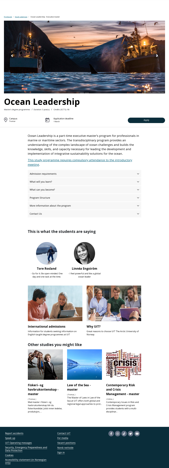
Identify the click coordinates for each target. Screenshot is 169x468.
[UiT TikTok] (124, 433)
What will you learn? (41, 181)
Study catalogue (21, 17)
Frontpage (8, 17)
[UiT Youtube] (137, 433)
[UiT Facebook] (111, 433)
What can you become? (42, 189)
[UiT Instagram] (117, 433)
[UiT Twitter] (130, 433)
